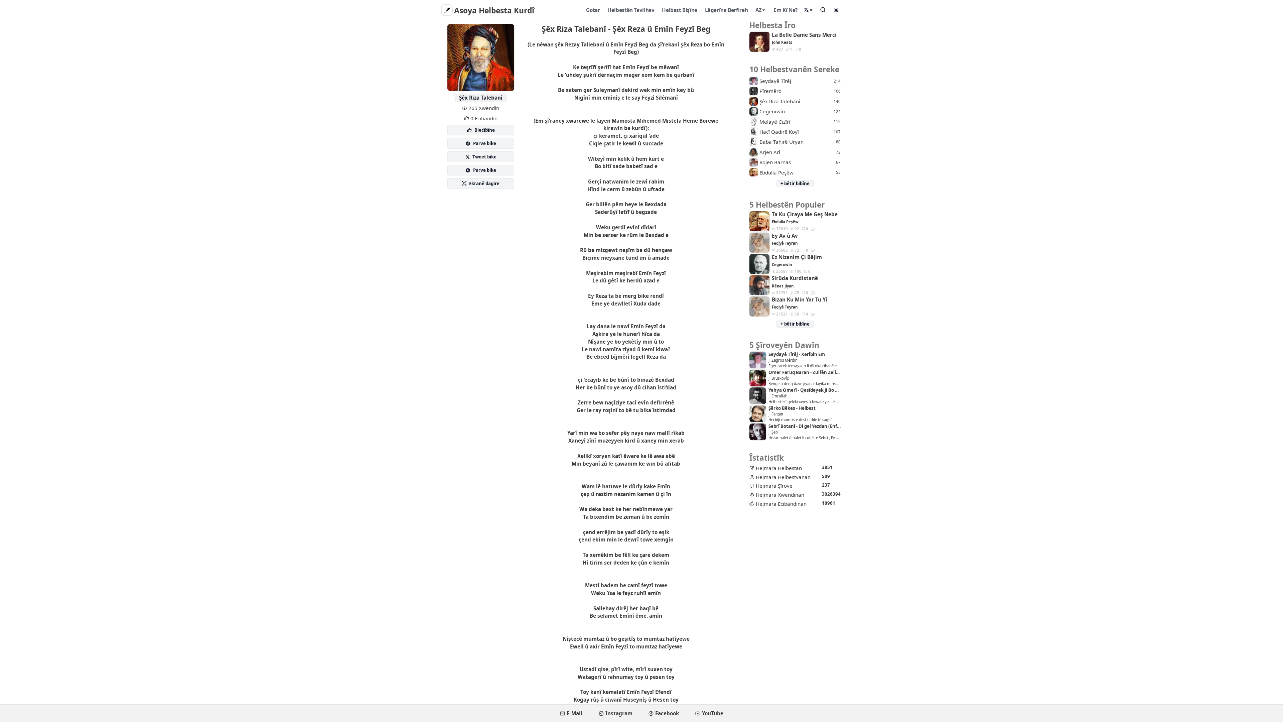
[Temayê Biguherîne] (836, 10)
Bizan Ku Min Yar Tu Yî (799, 299)
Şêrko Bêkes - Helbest (792, 408)
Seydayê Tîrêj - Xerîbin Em (796, 354)
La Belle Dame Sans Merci (804, 35)
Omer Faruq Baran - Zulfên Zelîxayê (804, 372)
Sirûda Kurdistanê (795, 278)
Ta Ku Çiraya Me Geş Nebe (805, 214)
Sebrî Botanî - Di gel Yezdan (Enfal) (804, 426)
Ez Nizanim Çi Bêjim (797, 257)
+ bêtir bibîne (795, 183)
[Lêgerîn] (823, 10)
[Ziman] (808, 10)
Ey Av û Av (785, 236)
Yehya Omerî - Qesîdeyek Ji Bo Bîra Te (804, 390)
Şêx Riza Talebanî (481, 97)
